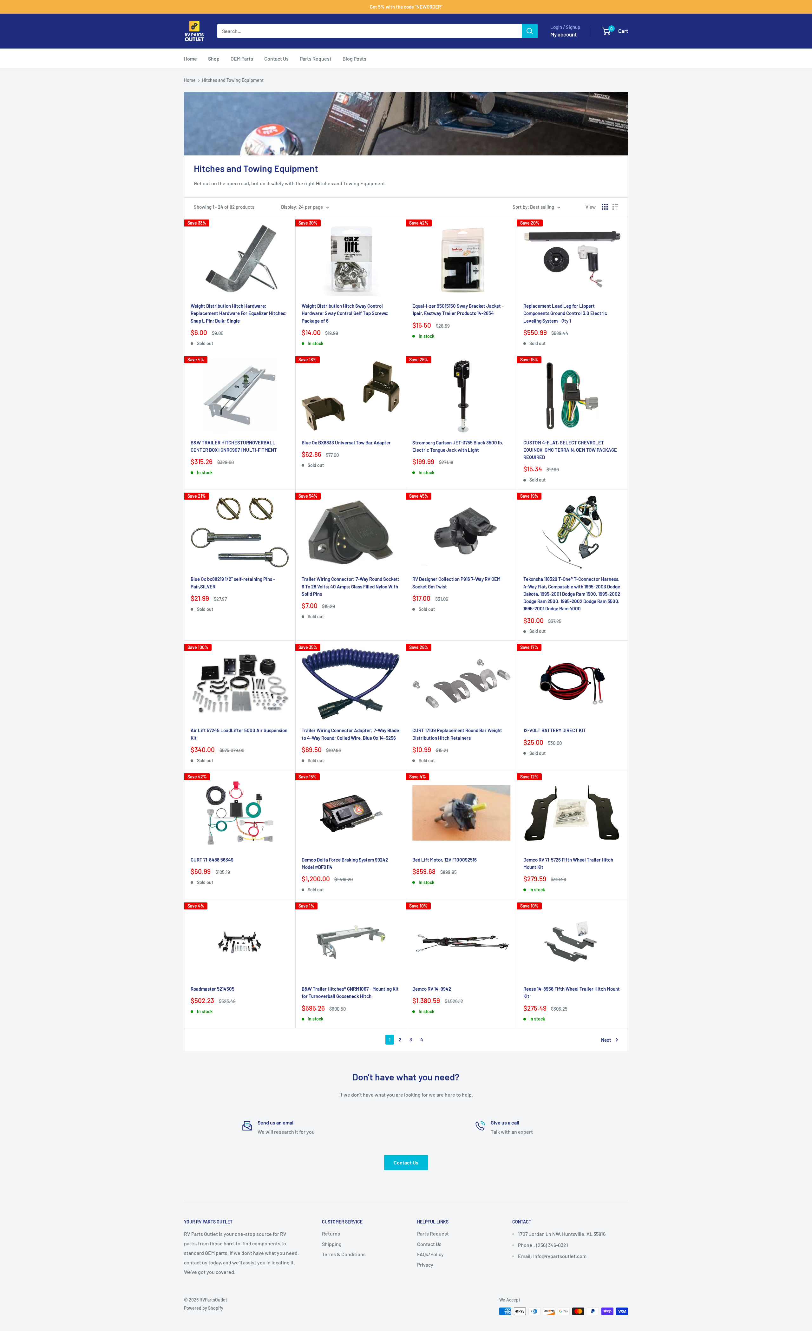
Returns (331, 1233)
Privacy (425, 1265)
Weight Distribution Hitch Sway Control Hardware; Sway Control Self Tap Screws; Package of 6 (345, 313)
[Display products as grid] (605, 207)
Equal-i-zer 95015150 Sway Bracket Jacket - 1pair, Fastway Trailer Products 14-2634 (458, 309)
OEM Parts (242, 59)
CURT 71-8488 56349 (212, 859)
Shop (213, 59)
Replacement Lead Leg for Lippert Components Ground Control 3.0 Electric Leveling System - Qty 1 (565, 313)
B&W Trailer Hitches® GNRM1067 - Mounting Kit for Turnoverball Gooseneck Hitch (350, 992)
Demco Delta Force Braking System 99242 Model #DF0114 (345, 863)
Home (190, 59)
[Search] (530, 31)
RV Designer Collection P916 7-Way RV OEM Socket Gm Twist (456, 582)
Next (606, 1040)
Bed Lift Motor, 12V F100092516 (444, 859)
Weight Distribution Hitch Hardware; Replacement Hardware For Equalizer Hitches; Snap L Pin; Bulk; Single (239, 313)
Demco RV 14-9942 (431, 989)
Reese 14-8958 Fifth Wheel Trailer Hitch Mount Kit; (571, 992)
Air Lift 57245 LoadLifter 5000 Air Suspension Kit (239, 733)
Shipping (332, 1244)
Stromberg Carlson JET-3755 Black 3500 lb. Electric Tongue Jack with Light (457, 446)
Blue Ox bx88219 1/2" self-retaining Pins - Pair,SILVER (233, 582)
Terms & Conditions (344, 1254)
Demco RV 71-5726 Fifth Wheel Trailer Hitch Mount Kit (568, 863)
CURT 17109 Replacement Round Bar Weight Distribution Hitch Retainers (457, 733)
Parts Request (315, 59)
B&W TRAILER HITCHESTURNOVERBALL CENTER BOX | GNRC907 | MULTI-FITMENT (234, 446)
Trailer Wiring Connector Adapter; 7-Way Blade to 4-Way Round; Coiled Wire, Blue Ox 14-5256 (350, 733)
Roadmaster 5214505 (212, 989)
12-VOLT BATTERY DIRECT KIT (554, 730)
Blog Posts (354, 59)
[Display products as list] (615, 207)
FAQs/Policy (430, 1254)
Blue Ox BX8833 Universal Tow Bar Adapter (346, 442)
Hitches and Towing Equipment (233, 80)
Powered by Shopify (203, 1308)
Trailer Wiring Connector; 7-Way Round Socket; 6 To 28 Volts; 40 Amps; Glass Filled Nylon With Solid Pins (350, 586)
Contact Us (276, 59)
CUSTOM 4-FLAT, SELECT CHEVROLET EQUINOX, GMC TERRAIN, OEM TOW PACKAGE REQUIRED (570, 450)
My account (563, 34)
